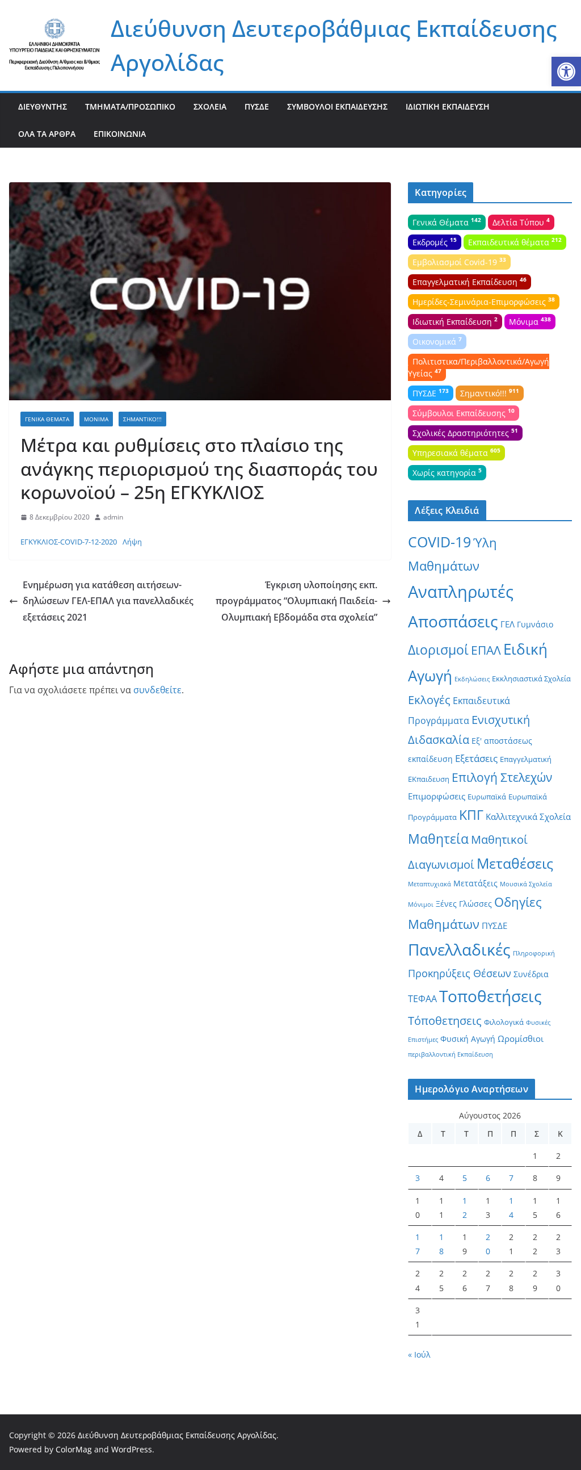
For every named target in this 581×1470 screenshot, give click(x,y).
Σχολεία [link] (209, 106)
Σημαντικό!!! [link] (142, 419)
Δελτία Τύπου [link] (521, 221)
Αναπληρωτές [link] (460, 591)
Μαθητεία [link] (438, 839)
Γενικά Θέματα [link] (47, 419)
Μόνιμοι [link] (420, 904)
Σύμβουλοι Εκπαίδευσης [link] (337, 106)
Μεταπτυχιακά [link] (429, 884)
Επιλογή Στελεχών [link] (502, 777)
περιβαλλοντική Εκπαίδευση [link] (450, 1054)
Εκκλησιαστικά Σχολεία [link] (531, 678)
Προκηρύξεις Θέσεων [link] (459, 973)
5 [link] (464, 1177)
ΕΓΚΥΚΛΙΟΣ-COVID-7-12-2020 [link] (68, 542)
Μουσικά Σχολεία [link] (526, 884)
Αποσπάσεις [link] (453, 621)
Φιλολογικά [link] (504, 1022)
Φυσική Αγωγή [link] (467, 1038)
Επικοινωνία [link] (120, 133)
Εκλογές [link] (429, 699)
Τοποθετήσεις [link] (490, 996)
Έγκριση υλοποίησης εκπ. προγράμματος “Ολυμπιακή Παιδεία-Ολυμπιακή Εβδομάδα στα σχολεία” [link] (296, 601)
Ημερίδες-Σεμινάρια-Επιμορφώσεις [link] (483, 301)
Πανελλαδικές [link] (459, 949)
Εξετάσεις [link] (476, 758)
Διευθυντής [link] (42, 106)
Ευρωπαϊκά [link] (487, 796)
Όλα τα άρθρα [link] (46, 133)
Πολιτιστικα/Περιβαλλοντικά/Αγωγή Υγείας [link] (478, 367)
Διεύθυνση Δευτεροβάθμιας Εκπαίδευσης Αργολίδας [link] (177, 1435)
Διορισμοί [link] (438, 650)
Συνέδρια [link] (531, 974)
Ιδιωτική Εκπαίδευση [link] (448, 106)
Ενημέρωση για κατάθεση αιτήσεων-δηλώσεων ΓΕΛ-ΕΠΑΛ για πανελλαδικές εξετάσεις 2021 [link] (108, 601)
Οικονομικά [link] (437, 340)
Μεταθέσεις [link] (515, 863)
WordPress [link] (131, 1449)
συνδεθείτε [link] (157, 690)
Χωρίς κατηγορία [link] (447, 472)
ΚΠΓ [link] (471, 815)
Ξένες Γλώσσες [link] (464, 903)
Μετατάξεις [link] (475, 883)
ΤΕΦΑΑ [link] (422, 998)
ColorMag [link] (74, 1449)
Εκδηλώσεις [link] (472, 679)
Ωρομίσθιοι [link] (521, 1038)
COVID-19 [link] (439, 542)
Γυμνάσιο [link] (535, 624)
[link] (566, 71)
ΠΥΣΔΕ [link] (257, 106)
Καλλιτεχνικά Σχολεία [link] (528, 816)
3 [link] (417, 1177)
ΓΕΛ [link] (507, 624)
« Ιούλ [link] (419, 1354)
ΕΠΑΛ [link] (486, 650)
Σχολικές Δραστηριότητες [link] (465, 432)
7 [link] (511, 1177)
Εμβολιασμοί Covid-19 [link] (459, 261)
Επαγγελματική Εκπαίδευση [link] (469, 281)
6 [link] (488, 1177)
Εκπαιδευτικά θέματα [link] (515, 241)
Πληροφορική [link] (534, 953)
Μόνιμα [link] (96, 419)
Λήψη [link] (132, 542)
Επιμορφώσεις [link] (436, 796)
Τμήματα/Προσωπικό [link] (130, 106)
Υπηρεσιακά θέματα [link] (456, 452)
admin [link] (113, 517)
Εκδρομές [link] (434, 241)
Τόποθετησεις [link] (445, 1020)
